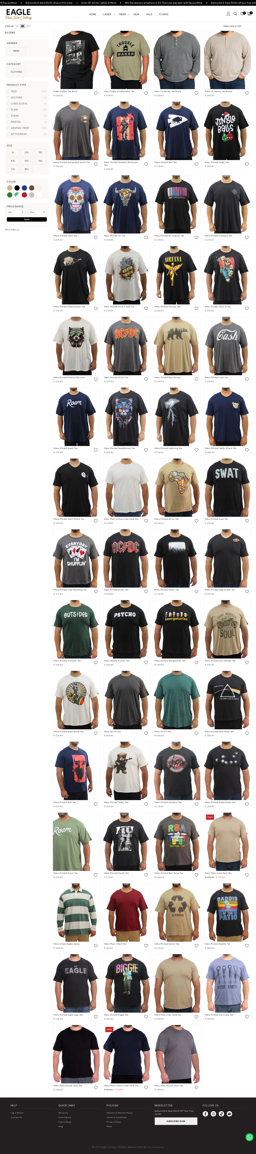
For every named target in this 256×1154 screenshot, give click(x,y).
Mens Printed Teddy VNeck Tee (220, 448)
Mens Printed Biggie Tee (116, 1015)
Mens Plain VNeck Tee (115, 944)
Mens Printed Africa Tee (166, 519)
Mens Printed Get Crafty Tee (219, 1015)
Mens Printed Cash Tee (216, 377)
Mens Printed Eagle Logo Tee (68, 1015)
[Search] (235, 14)
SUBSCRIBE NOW (176, 1121)
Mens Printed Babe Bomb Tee (69, 732)
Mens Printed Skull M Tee (218, 307)
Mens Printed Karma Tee (166, 944)
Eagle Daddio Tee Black (65, 91)
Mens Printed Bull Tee (165, 162)
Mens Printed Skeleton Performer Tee (121, 163)
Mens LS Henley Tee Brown (218, 91)
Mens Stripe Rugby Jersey (67, 944)
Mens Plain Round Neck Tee (68, 1086)
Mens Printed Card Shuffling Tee (70, 590)
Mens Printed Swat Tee (216, 519)
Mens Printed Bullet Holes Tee (220, 802)
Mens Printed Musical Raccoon (69, 377)
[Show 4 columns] (22, 26)
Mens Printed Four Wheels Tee (220, 661)
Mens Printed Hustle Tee (116, 873)
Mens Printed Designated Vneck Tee (72, 162)
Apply (27, 219)
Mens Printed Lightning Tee (168, 448)
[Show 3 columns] (17, 26)
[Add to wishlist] (96, 93)
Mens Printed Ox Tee (114, 236)
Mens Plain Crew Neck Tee (218, 873)
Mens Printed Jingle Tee (217, 162)
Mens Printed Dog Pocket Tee (220, 590)
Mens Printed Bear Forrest (167, 377)
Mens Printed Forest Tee (166, 590)
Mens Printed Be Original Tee (169, 236)
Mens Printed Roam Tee (66, 448)
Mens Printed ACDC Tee (116, 377)
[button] (228, 14)
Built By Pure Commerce (151, 1147)
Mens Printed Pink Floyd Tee (219, 732)
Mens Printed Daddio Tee (217, 944)
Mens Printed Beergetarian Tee (169, 661)
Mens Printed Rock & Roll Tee (119, 307)
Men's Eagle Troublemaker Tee (119, 91)
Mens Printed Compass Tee (218, 236)
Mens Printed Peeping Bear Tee (69, 307)
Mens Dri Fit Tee (112, 732)
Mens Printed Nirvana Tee (167, 307)
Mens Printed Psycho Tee (117, 661)
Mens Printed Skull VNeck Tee (69, 519)
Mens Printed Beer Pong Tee (168, 873)
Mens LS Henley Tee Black (167, 91)
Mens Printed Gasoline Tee (167, 802)
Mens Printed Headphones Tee (119, 448)
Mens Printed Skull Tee (65, 236)
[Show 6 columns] (28, 26)
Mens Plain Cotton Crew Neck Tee (121, 519)
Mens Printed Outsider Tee (67, 661)
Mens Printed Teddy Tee (116, 802)
